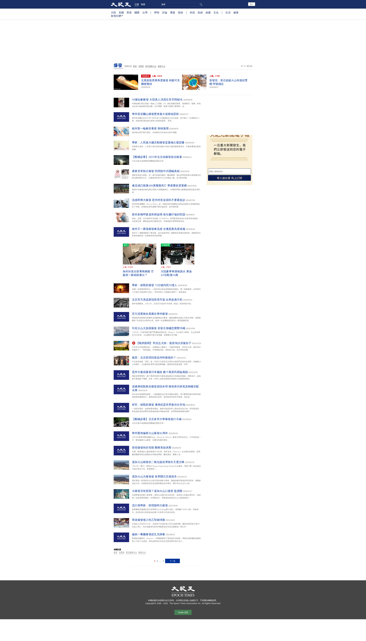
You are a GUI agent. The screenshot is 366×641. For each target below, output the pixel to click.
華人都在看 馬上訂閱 (229, 178)
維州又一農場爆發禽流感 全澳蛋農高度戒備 (158, 228)
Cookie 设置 (183, 612)
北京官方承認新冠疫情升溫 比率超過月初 (157, 299)
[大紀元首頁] (121, 4)
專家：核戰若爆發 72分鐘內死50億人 (154, 285)
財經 (200, 12)
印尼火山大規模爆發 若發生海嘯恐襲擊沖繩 (158, 328)
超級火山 (161, 66)
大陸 (113, 12)
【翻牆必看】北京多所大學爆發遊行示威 (157, 419)
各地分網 (116, 15)
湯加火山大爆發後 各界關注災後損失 (154, 476)
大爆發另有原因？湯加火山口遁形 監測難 (157, 490)
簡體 (143, 4)
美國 (121, 12)
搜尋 (200, 4)
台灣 (144, 12)
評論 (164, 12)
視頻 (180, 12)
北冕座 (141, 66)
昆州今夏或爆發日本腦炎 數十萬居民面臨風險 (160, 372)
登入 (251, 4)
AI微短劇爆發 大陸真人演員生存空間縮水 (157, 99)
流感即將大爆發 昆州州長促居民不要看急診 (158, 200)
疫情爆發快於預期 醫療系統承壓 (151, 447)
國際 (137, 12)
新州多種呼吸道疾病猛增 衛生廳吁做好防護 (158, 214)
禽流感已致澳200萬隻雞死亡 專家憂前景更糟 (159, 185)
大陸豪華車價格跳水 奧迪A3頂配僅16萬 (176, 273)
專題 (172, 12)
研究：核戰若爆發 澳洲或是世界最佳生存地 (158, 404)
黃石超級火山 (150, 66)
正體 (137, 4)
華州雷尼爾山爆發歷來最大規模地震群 (155, 113)
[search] (181, 4)
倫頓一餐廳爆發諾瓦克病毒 (148, 534)
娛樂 (208, 12)
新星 (135, 66)
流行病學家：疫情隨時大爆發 (150, 505)
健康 (235, 12)
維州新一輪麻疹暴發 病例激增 (150, 128)
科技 (192, 12)
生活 (228, 12)
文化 (216, 12)
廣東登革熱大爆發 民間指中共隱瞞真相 (156, 171)
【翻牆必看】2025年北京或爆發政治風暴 (157, 156)
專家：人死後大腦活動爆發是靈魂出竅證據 (158, 142)
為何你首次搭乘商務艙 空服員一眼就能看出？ (138, 273)
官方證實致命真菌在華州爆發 (150, 313)
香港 (129, 12)
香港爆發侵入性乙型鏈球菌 (148, 519)
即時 (156, 12)
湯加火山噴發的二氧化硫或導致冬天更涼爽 (158, 462)
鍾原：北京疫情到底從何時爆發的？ (154, 357)
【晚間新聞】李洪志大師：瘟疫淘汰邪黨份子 (163, 343)
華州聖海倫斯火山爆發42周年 (150, 433)
